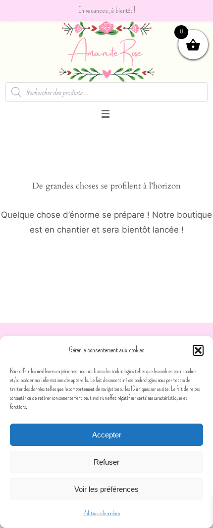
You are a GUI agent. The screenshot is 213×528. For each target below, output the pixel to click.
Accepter (106, 435)
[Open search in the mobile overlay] (106, 92)
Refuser (106, 462)
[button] (198, 350)
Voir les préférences (106, 489)
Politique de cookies (101, 513)
